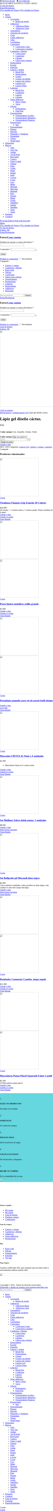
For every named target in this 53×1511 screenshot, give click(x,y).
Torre (12, 210)
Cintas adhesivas (17, 37)
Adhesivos (14, 24)
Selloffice (14, 203)
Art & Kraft (15, 155)
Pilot (12, 194)
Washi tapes (15, 141)
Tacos (17, 104)
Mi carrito (9, 1213)
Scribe (12, 200)
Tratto (12, 212)
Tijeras (13, 138)
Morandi (13, 191)
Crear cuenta (14, 237)
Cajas (12, 35)
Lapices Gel (20, 83)
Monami (13, 187)
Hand (12, 171)
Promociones (15, 122)
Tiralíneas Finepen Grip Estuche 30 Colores (23, 502)
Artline (13, 152)
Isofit (12, 175)
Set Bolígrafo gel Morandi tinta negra (20, 878)
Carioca (13, 159)
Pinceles (13, 132)
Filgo (12, 166)
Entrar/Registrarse (12, 1503)
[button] (6, 517)
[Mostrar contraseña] (36, 315)
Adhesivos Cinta (22, 28)
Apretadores (15, 31)
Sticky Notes (20, 102)
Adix (12, 148)
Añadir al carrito (7, 442)
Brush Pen (19, 72)
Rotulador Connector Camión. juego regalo (23, 979)
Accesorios (14, 19)
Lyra (12, 182)
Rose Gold (9, 1249)
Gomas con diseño (22, 79)
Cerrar (2, 498)
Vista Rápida (5, 519)
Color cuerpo (6, 437)
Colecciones (20, 54)
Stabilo (13, 205)
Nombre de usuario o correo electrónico (17, 242)
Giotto (12, 168)
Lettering (14, 88)
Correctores (15, 44)
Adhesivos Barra (22, 26)
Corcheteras (15, 42)
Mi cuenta (9, 1210)
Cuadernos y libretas (18, 51)
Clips (12, 40)
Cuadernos (19, 56)
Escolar (13, 65)
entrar (3, 254)
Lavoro (13, 177)
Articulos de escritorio (19, 33)
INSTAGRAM (8, 1)
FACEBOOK (24, 1)
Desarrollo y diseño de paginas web (14, 1287)
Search (28, 295)
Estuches (13, 67)
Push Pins (19, 111)
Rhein (12, 198)
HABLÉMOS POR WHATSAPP (16, 221)
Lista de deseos (11, 1215)
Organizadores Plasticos (25, 120)
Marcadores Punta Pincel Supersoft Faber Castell (26, 1075)
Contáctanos (10, 1219)
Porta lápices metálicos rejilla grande (19, 604)
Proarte (13, 196)
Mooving (14, 189)
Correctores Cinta (22, 47)
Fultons (13, 164)
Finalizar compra (12, 1217)
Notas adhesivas (16, 99)
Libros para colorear (23, 60)
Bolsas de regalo (22, 21)
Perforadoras (20, 109)
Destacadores (15, 63)
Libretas (18, 58)
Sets (17, 125)
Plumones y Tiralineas (19, 134)
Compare (9, 1501)
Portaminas (14, 136)
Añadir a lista (5, 445)
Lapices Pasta (20, 86)
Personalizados (16, 127)
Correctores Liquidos (24, 49)
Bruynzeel (14, 157)
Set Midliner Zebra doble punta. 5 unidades (23, 820)
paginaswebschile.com (38, 1287)
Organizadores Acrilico (24, 115)
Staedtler (13, 207)
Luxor (12, 180)
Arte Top (14, 150)
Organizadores (16, 113)
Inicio (2, 413)
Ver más (8, 1258)
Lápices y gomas (17, 70)
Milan (12, 184)
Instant (13, 173)
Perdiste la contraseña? (9, 259)
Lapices (18, 95)
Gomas (18, 76)
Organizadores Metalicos (25, 118)
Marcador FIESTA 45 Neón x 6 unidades (21, 756)
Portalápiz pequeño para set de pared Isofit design (26, 700)
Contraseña (5, 249)
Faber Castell (15, 161)
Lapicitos (48, 447)
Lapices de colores (22, 81)
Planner (13, 129)
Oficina (13, 106)
